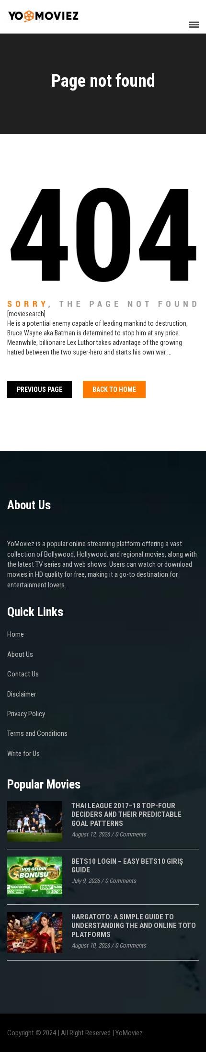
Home (15, 634)
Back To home (114, 389)
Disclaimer (21, 694)
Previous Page (39, 389)
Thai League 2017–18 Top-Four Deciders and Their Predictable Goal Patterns (126, 814)
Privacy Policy (26, 713)
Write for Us (23, 753)
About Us (20, 654)
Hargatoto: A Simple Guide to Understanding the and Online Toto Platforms (133, 926)
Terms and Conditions (37, 733)
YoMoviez (129, 1033)
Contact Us (23, 674)
